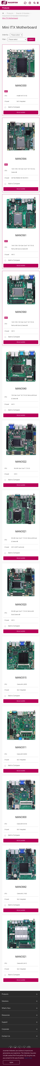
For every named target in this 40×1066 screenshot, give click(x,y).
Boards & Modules (22, 13)
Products (5, 8)
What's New (6, 1008)
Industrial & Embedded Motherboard (15, 16)
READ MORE (21, 112)
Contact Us (6, 1036)
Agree (11, 1062)
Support (4, 1022)
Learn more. (28, 1058)
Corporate (5, 1029)
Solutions (5, 1001)
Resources (6, 1015)
